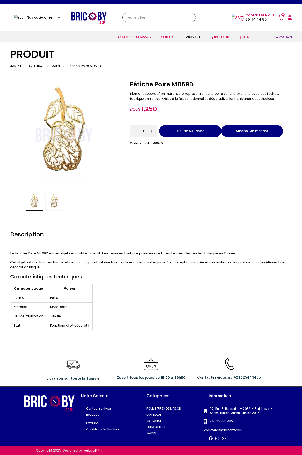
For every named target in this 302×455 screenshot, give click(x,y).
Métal (56, 66)
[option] (34, 202)
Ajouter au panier (190, 131)
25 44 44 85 (256, 19)
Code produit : (140, 143)
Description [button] (27, 234)
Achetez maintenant (252, 131)
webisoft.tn (92, 450)
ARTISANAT (36, 66)
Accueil (15, 66)
